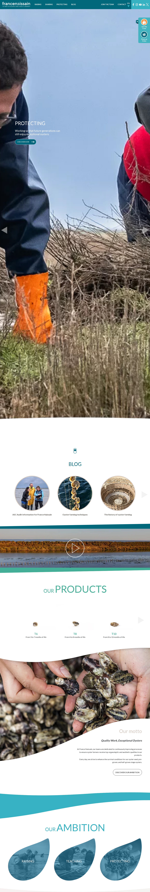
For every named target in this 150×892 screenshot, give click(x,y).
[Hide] (137, 23)
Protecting (61, 4)
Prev (4, 230)
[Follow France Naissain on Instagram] (136, 4)
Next (146, 230)
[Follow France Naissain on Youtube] (140, 4)
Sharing (49, 4)
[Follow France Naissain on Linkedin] (143, 4)
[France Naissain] (16, 6)
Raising (38, 4)
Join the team (107, 4)
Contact (122, 4)
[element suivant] (145, 494)
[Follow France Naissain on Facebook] (133, 4)
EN (128, 3)
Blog (73, 4)
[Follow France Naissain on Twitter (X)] (147, 4)
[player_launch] (75, 548)
